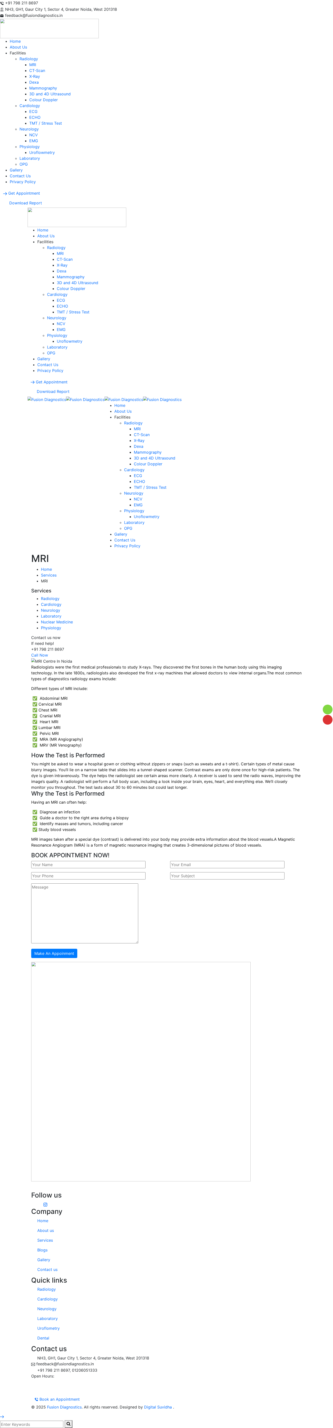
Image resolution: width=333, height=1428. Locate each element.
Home (46, 569)
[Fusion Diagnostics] (47, 399)
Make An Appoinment (54, 953)
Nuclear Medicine (57, 621)
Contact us (47, 1269)
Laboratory (51, 616)
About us (45, 1230)
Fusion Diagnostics (64, 1407)
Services (49, 575)
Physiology (51, 627)
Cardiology (51, 604)
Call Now (39, 655)
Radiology (50, 598)
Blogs (42, 1250)
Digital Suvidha (158, 1407)
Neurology (50, 610)
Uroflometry (48, 1328)
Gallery (43, 1259)
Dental (43, 1338)
